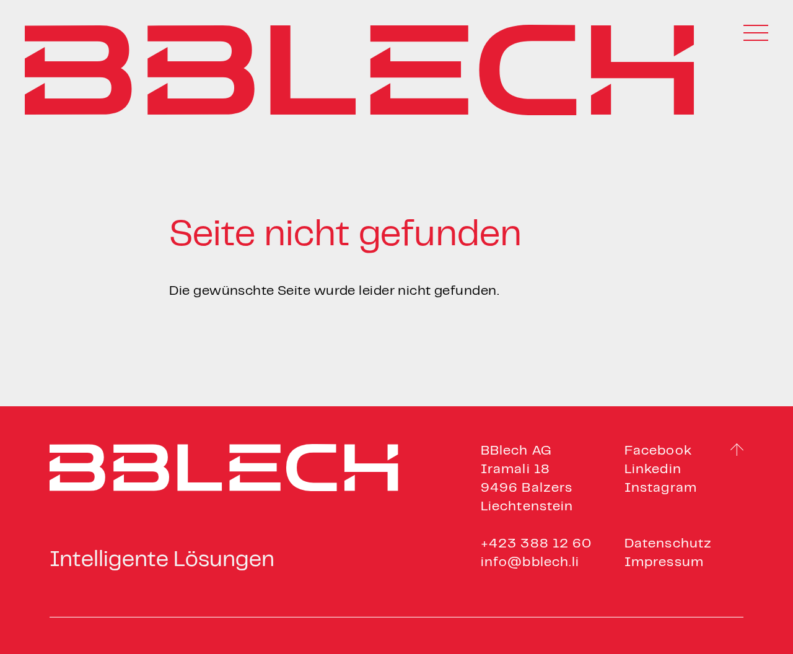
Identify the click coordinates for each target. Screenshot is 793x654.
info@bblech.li (530, 563)
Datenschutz (668, 544)
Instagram (660, 488)
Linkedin (652, 470)
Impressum (664, 563)
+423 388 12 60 (536, 544)
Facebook (658, 451)
